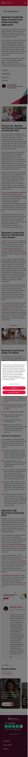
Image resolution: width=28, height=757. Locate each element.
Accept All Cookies (14, 392)
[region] (14, 378)
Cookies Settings (14, 384)
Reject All (14, 388)
